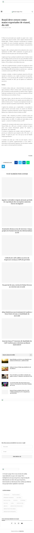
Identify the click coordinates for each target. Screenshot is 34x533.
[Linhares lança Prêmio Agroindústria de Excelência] (5, 369)
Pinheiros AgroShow (9, 497)
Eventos (15, 500)
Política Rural (16, 494)
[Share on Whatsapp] (28, 162)
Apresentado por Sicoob (16, 506)
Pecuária (19, 497)
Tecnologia (6, 494)
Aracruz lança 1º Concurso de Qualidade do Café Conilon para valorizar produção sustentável (17, 343)
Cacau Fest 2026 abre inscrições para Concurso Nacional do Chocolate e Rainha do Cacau (21, 384)
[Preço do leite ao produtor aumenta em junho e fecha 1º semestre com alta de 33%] (5, 376)
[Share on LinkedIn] (24, 162)
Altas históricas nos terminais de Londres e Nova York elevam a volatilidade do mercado (17, 314)
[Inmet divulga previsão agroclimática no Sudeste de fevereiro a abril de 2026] (5, 361)
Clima (12, 503)
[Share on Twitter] (20, 162)
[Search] (32, 11)
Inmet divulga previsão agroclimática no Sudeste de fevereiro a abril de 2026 (20, 360)
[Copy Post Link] (7, 166)
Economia (22, 500)
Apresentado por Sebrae (10, 508)
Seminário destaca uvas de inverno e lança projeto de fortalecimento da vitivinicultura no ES (17, 230)
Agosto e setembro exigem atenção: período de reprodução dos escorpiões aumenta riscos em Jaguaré (17, 201)
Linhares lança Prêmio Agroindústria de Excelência (20, 368)
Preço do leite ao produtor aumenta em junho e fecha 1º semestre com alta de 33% (21, 375)
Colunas (6, 503)
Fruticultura (7, 500)
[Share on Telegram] (3, 166)
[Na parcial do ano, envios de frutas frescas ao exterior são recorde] (17, 272)
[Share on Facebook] (16, 162)
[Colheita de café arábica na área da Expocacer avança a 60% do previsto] (17, 245)
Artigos (5, 506)
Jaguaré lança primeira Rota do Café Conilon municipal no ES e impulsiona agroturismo (20, 392)
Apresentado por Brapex (10, 511)
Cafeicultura (20, 503)
